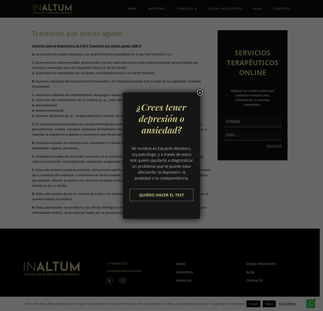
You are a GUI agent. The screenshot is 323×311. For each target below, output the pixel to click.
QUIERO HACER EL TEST (161, 195)
